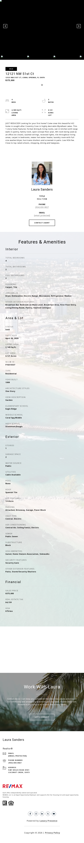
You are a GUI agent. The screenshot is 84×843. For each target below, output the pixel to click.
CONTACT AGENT (42, 223)
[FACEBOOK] (30, 814)
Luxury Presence (48, 820)
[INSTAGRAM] (36, 814)
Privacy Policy (52, 832)
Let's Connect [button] (42, 717)
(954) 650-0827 (42, 207)
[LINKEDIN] (42, 814)
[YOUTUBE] (54, 814)
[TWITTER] (48, 814)
